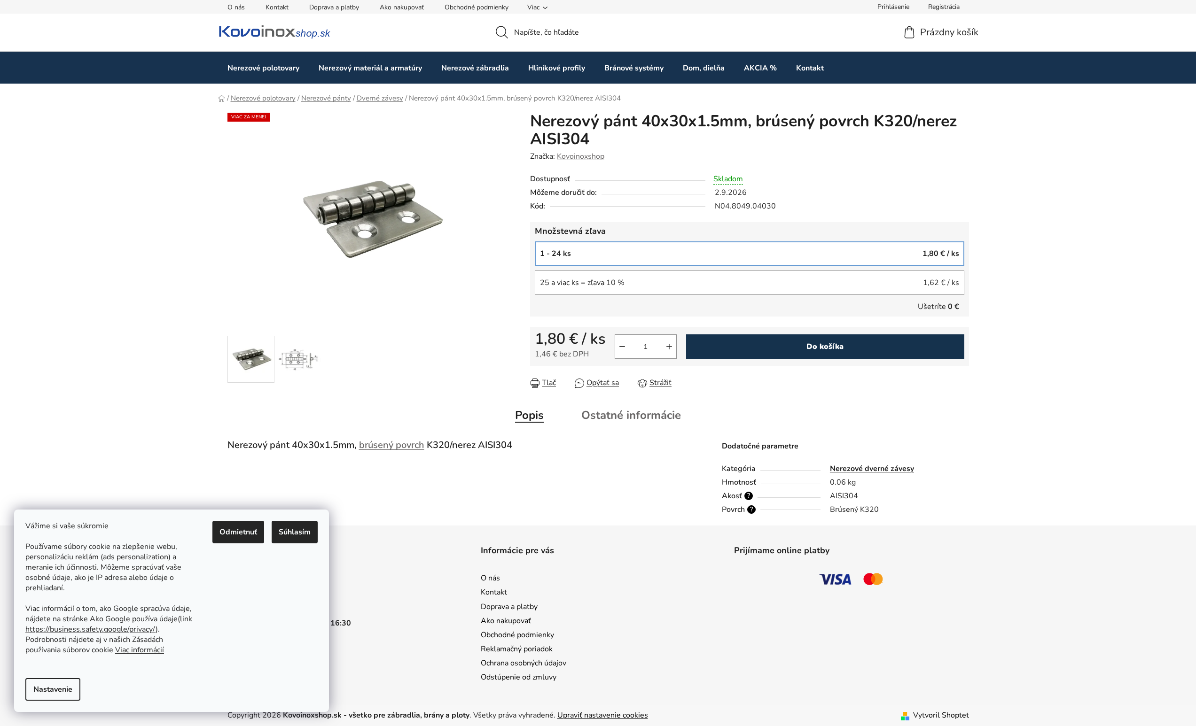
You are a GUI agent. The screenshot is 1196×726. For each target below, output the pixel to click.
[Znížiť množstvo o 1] (622, 346)
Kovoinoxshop (580, 156)
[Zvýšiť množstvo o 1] (669, 346)
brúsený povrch (391, 445)
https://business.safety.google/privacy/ (90, 629)
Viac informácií (139, 650)
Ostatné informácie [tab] (631, 415)
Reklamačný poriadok (517, 649)
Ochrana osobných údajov (523, 663)
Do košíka (825, 346)
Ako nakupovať (402, 7)
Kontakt (277, 7)
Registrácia (944, 6)
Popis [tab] (529, 415)
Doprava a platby (334, 7)
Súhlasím (295, 532)
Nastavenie (52, 689)
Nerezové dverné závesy (872, 468)
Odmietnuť (238, 532)
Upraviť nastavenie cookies (602, 715)
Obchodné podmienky (476, 7)
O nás (236, 7)
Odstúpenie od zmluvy (518, 677)
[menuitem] (263, 68)
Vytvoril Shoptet (941, 715)
